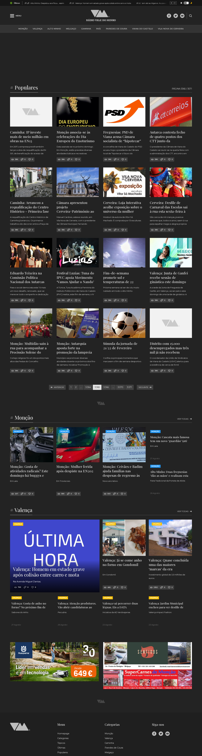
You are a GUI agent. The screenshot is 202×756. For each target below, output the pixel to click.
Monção (23, 28)
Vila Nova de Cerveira (171, 28)
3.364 (88, 387)
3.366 (106, 387)
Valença (37, 28)
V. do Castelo (173, 707)
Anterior (59, 387)
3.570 (120, 387)
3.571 (129, 387)
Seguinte (143, 387)
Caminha (86, 28)
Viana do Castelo (142, 28)
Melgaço (71, 28)
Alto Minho (54, 28)
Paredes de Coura (116, 28)
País (98, 28)
